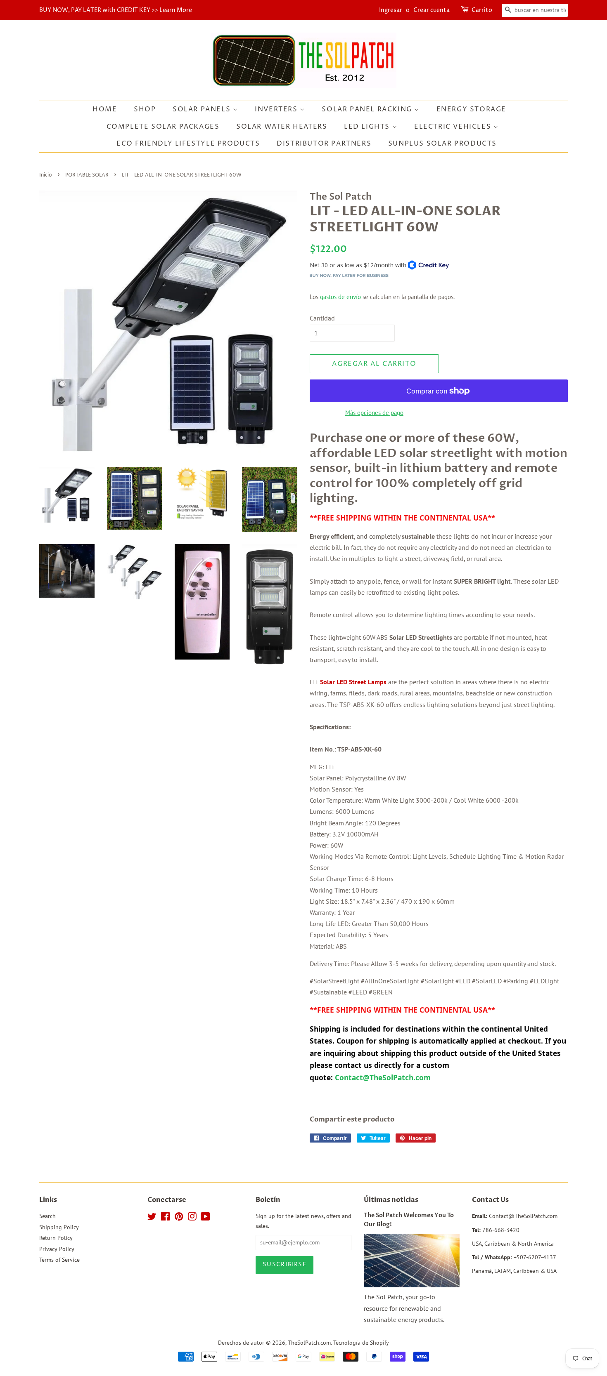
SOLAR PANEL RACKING (368, 109)
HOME (104, 109)
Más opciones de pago (374, 413)
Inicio (45, 175)
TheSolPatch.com (309, 1342)
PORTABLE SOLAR (87, 175)
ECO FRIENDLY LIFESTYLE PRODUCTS (188, 143)
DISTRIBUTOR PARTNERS (324, 143)
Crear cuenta (431, 10)
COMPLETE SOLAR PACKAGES (163, 126)
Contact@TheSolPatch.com (384, 1077)
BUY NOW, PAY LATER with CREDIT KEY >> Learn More (115, 10)
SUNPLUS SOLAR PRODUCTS (442, 143)
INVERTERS (277, 109)
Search (47, 1216)
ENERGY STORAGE (471, 109)
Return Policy (56, 1238)
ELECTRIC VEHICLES (453, 126)
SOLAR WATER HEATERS (281, 126)
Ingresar (390, 10)
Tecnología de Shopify (361, 1342)
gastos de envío (340, 297)
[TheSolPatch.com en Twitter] (151, 1218)
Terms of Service (59, 1259)
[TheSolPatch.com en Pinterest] (178, 1218)
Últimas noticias (391, 1199)
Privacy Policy (56, 1249)
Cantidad (322, 318)
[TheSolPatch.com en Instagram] (192, 1218)
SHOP (145, 109)
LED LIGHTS (368, 126)
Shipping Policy (59, 1227)
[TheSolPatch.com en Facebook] (165, 1218)
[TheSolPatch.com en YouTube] (205, 1218)
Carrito (482, 10)
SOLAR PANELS (203, 109)
